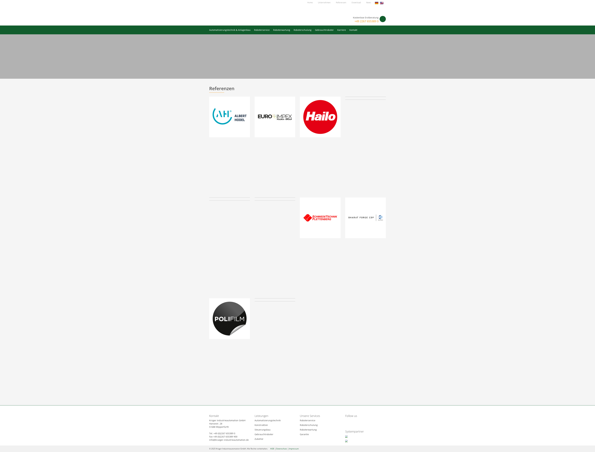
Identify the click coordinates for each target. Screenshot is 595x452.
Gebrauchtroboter (324, 29)
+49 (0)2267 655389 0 (224, 433)
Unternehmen (324, 2)
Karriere (341, 29)
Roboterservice (262, 29)
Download (356, 2)
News (368, 2)
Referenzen (341, 2)
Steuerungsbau (263, 429)
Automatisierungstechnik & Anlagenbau (230, 29)
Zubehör (259, 438)
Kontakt (353, 29)
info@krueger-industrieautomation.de (229, 439)
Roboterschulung (302, 29)
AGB (272, 448)
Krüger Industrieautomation (233, 12)
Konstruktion (261, 425)
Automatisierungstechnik (268, 420)
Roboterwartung (281, 29)
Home (310, 2)
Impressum (294, 448)
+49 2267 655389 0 (367, 21)
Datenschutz (281, 448)
